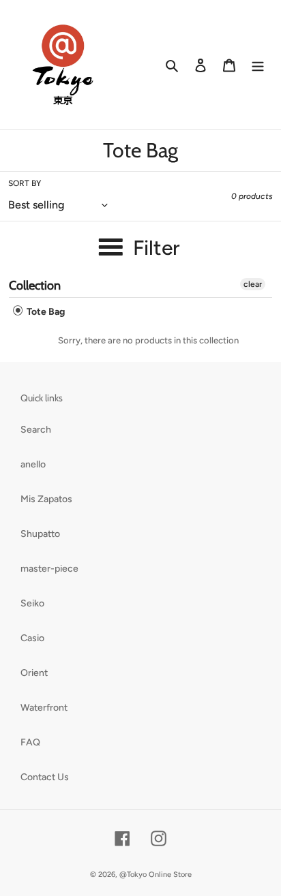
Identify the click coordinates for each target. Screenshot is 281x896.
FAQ (30, 742)
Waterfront (44, 707)
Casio (32, 638)
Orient (34, 673)
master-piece (49, 568)
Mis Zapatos (46, 499)
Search (35, 429)
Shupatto (40, 534)
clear (252, 284)
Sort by (24, 183)
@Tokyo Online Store (155, 874)
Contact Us (44, 777)
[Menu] (257, 64)
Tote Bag (45, 312)
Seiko (32, 603)
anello (33, 464)
